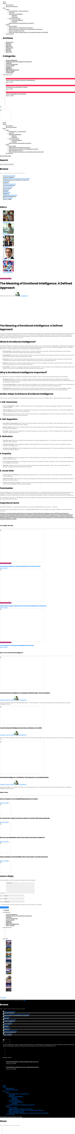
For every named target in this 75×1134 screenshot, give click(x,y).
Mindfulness (15, 17)
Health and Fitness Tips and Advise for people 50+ (21, 23)
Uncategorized (9, 72)
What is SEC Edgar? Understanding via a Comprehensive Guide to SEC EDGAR (28, 32)
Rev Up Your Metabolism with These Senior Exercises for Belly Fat (22, 837)
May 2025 (8, 43)
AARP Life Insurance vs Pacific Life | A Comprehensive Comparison (25, 29)
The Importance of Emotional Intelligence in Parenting (17, 645)
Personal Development (14, 18)
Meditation (14, 15)
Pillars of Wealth (13, 26)
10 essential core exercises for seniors (16, 87)
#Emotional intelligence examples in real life (49, 514)
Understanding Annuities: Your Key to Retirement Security (22, 1067)
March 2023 (9, 52)
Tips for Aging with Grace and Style (16, 94)
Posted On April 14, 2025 (7, 700)
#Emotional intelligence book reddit (47, 513)
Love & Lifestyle (10, 34)
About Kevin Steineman (12, 6)
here (25, 1000)
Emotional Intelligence (17, 20)
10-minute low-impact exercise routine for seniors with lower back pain (25, 818)
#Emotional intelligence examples (29, 514)
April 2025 (8, 45)
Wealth (8, 24)
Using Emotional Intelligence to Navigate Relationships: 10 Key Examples (25, 693)
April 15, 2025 (3, 568)
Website (2, 901)
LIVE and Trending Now (12, 64)
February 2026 (9, 42)
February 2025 (9, 47)
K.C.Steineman (23, 296)
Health (7, 9)
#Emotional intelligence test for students (24, 516)
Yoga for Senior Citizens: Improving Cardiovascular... (20, 80)
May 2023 (8, 49)
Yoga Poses (12, 12)
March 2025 (9, 46)
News (4, 8)
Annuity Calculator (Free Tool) (16, 31)
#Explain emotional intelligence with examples (38, 517)
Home (4, 2)
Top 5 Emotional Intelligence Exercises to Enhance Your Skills (21, 728)
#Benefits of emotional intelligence (9, 513)
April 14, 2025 (3, 607)
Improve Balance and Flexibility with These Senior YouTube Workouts (24, 857)
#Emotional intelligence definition (12, 514)
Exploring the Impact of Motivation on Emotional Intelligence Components (23, 606)
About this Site (9, 5)
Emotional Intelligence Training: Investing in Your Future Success (20, 566)
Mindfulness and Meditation (16, 14)
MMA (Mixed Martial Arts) (12, 70)
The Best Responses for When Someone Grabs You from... (22, 1062)
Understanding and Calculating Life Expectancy (21, 27)
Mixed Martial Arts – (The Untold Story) (18, 11)
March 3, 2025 (4, 822)
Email (2, 899)
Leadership (14, 21)
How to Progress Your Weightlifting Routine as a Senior (19, 799)
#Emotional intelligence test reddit (43, 516)
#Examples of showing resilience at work (16, 517)
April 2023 (8, 50)
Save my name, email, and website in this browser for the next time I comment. (22, 904)
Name (2, 896)
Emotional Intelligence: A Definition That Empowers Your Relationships (24, 777)
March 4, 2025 (4, 803)
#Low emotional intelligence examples (60, 517)
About (4, 3)
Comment (3, 893)
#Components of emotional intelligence (28, 513)
